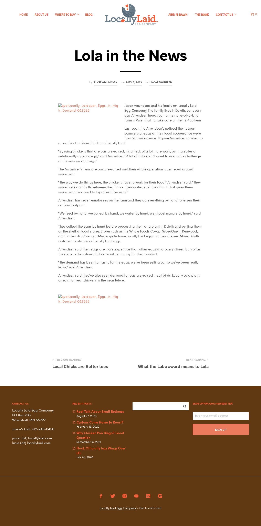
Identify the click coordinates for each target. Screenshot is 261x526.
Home (23, 14)
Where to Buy (65, 14)
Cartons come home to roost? (100, 422)
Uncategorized (160, 82)
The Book (202, 14)
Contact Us (224, 14)
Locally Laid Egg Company (118, 508)
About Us (41, 14)
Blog (89, 14)
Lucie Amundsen (105, 82)
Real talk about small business (100, 412)
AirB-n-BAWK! (178, 14)
